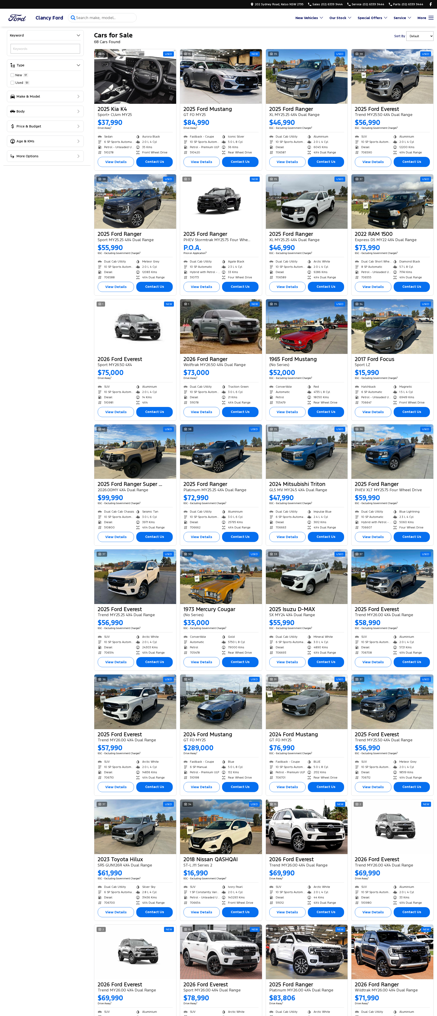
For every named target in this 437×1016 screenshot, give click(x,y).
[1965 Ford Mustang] (307, 326)
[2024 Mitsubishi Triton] (307, 451)
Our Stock (337, 18)
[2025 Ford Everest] (392, 76)
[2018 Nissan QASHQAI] (221, 826)
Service (400, 18)
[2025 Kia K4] (135, 76)
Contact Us (154, 161)
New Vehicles (306, 18)
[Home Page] (17, 18)
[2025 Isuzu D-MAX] (307, 576)
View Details (116, 162)
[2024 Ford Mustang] (221, 702)
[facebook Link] (431, 4)
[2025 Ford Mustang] (221, 76)
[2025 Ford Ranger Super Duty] (135, 451)
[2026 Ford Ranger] (221, 326)
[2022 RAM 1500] (392, 201)
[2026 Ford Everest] (135, 326)
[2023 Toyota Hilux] (135, 826)
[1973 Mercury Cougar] (221, 576)
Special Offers (370, 18)
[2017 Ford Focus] (392, 326)
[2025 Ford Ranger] (307, 76)
